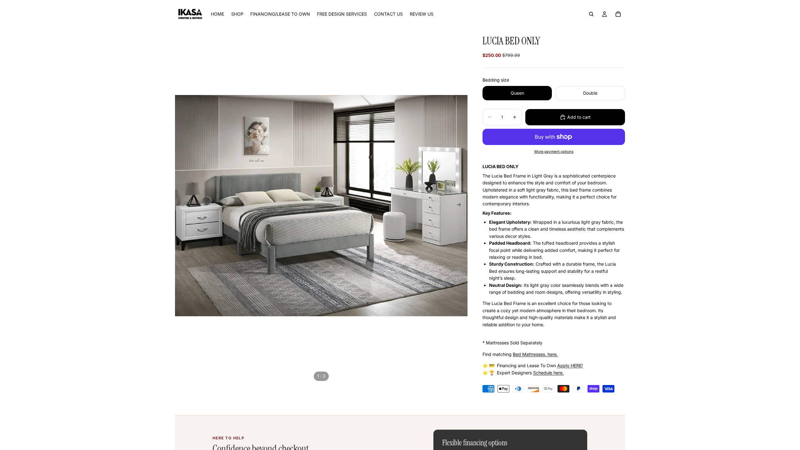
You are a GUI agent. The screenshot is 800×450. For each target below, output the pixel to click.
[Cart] (618, 14)
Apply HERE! (570, 365)
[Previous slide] (182, 205)
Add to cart (579, 117)
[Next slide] (461, 205)
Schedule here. (548, 372)
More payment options (553, 151)
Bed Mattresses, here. (535, 354)
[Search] (591, 14)
